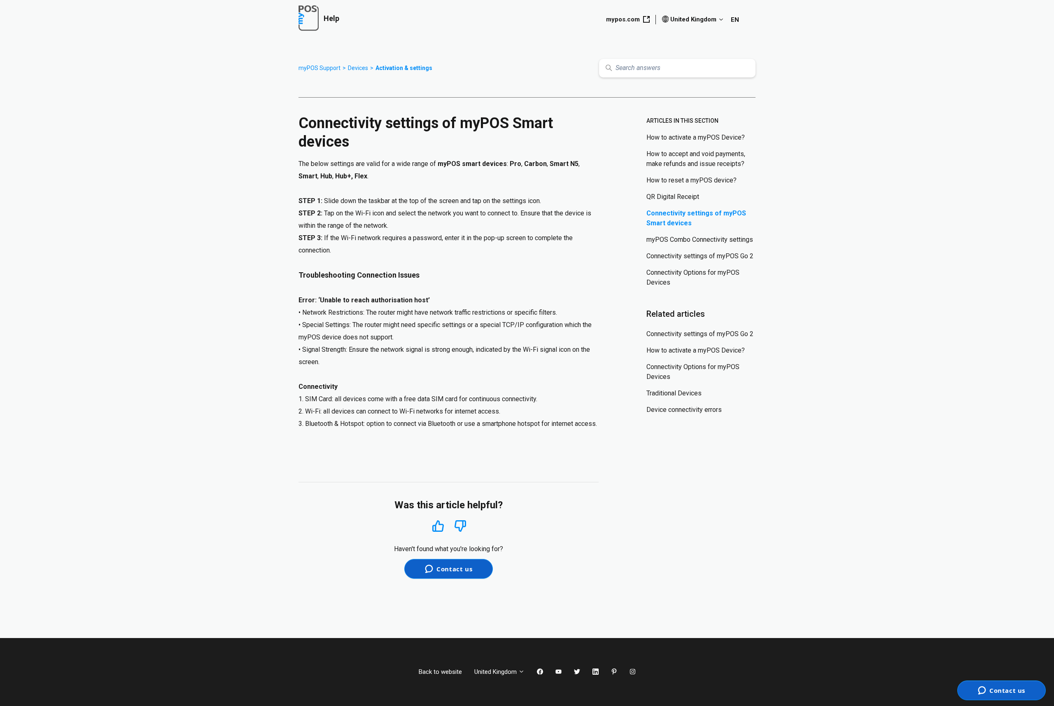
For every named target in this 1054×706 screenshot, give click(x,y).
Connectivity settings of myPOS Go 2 (699, 256)
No (460, 526)
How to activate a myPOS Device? (695, 137)
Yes (438, 526)
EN (735, 19)
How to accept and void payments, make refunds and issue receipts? (695, 159)
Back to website (440, 672)
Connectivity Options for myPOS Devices (692, 277)
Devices (358, 68)
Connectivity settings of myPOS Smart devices (696, 218)
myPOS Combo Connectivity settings (699, 239)
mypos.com (623, 19)
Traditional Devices (674, 393)
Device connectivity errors (684, 410)
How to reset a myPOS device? (691, 180)
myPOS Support (319, 68)
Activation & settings (403, 68)
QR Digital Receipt (672, 197)
